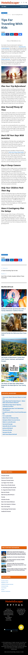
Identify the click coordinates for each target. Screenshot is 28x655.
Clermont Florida (7, 430)
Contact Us (8, 609)
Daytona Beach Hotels (7, 478)
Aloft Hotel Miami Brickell (10, 434)
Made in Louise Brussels (9, 422)
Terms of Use (8, 620)
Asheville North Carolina (9, 426)
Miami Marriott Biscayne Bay (10, 418)
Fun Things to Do (21, 609)
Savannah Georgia (8, 424)
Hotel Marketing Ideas (8, 613)
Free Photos (3, 587)
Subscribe (24, 6)
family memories (5, 59)
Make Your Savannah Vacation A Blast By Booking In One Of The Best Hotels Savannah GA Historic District (16, 553)
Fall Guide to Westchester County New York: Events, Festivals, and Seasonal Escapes (13, 359)
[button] (3, 6)
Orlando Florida (5, 499)
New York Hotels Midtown (8, 502)
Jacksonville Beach (8, 428)
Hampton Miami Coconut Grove (11, 420)
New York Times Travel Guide (16, 152)
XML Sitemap (21, 613)
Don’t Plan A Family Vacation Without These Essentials (12, 277)
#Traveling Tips (5, 254)
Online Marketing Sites (8, 611)
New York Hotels (5, 506)
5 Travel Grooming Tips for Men (9, 270)
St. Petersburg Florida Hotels (8, 487)
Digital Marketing (8, 610)
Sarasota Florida (7, 432)
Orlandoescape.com (21, 610)
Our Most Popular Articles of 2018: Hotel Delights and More (13, 560)
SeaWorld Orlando (6, 511)
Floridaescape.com (21, 611)
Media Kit (21, 614)
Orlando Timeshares (5, 591)
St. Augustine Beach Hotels (8, 490)
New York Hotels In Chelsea (8, 504)
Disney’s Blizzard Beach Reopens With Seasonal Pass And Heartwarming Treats (17, 570)
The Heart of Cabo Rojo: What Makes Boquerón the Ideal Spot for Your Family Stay (13, 385)
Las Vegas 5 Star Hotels (7, 482)
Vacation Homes (4, 580)
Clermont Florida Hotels (7, 480)
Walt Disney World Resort (7, 494)
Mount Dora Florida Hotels (8, 485)
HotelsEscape (14, 601)
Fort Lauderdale (7, 416)
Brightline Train (4, 582)
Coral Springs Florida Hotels (8, 509)
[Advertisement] (14, 240)
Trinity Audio (13, 40)
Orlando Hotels (5, 475)
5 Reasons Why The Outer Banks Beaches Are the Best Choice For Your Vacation (16, 565)
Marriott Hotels (5, 492)
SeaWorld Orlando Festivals (7, 584)
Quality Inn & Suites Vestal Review (16, 557)
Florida (3, 497)
